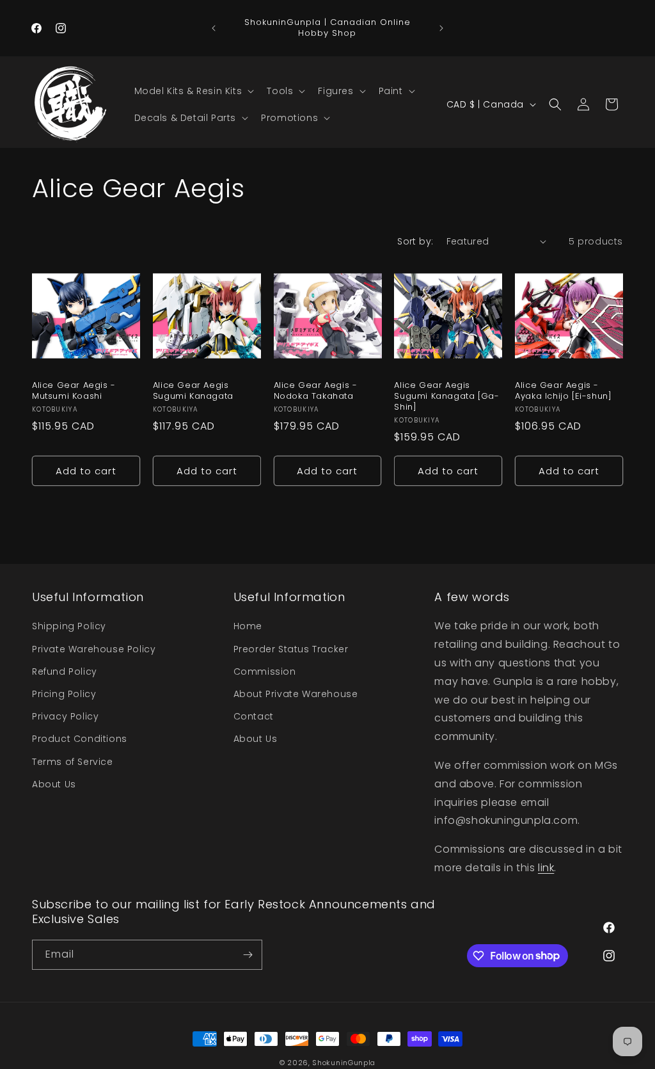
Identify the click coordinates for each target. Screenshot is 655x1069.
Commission (264, 671)
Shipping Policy (69, 626)
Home (247, 626)
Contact (253, 716)
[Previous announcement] (214, 28)
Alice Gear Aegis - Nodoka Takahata (316, 391)
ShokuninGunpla (343, 1062)
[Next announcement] (441, 28)
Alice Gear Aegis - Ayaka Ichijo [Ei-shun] (563, 391)
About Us (54, 784)
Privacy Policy (65, 716)
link (546, 867)
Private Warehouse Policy (93, 649)
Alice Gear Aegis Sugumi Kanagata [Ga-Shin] (446, 396)
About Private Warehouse (295, 693)
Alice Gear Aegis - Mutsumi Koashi (74, 391)
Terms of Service (72, 761)
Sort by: (415, 241)
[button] (193, 90)
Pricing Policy (64, 693)
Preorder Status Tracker (291, 649)
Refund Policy (64, 671)
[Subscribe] (247, 955)
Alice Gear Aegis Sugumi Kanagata (193, 391)
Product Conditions (79, 738)
